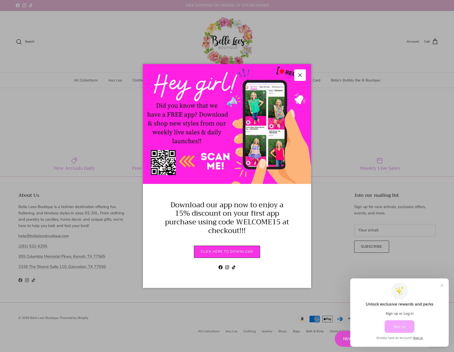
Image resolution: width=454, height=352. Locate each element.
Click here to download (227, 251)
